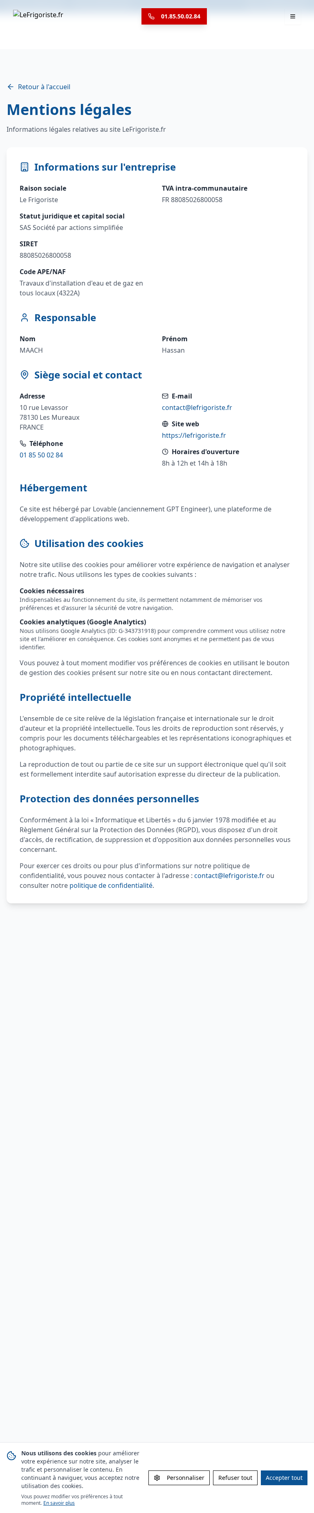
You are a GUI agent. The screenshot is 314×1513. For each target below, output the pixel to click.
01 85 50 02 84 (41, 454)
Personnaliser (185, 1477)
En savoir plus (59, 1503)
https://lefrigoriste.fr (194, 435)
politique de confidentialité (111, 885)
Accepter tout (284, 1477)
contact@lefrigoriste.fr (197, 407)
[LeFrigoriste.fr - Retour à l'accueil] (38, 16)
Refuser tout (235, 1477)
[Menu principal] (293, 16)
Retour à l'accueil (44, 86)
